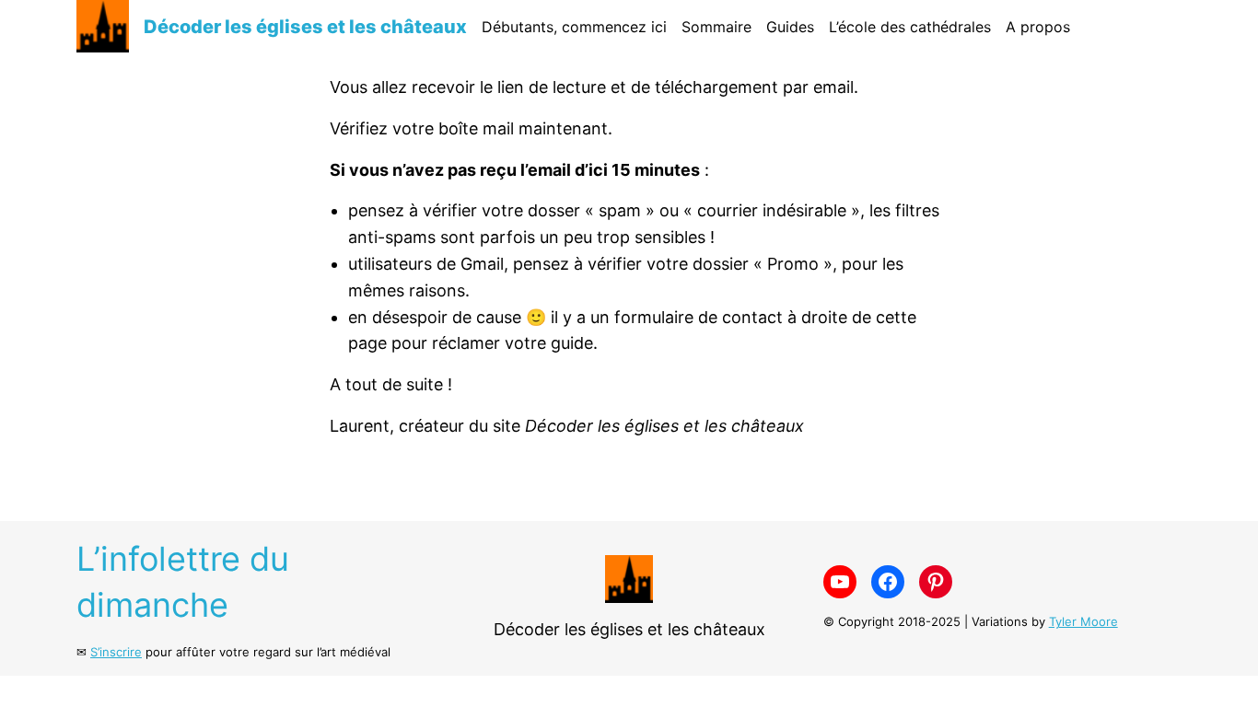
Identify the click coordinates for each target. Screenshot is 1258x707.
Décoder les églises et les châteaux (305, 27)
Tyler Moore (1083, 621)
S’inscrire (116, 651)
